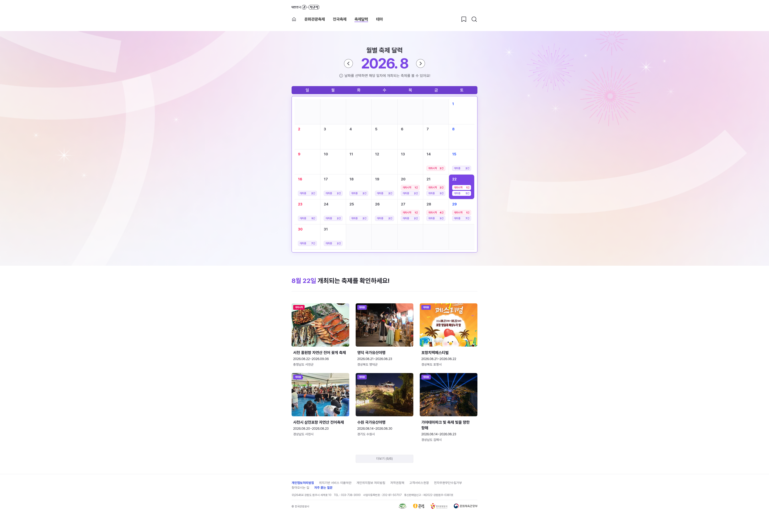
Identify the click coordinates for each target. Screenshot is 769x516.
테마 (379, 19)
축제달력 (361, 19)
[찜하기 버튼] (464, 19)
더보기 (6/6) (384, 459)
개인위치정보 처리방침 (370, 483)
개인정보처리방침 (303, 483)
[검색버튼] (474, 19)
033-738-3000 (351, 495)
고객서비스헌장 (419, 483)
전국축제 (339, 19)
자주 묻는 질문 (323, 488)
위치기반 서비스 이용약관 (335, 483)
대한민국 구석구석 (305, 7)
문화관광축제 (314, 19)
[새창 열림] (403, 508)
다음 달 (420, 63)
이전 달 (348, 63)
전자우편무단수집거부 (448, 483)
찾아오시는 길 (300, 488)
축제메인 (294, 19)
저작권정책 (397, 483)
